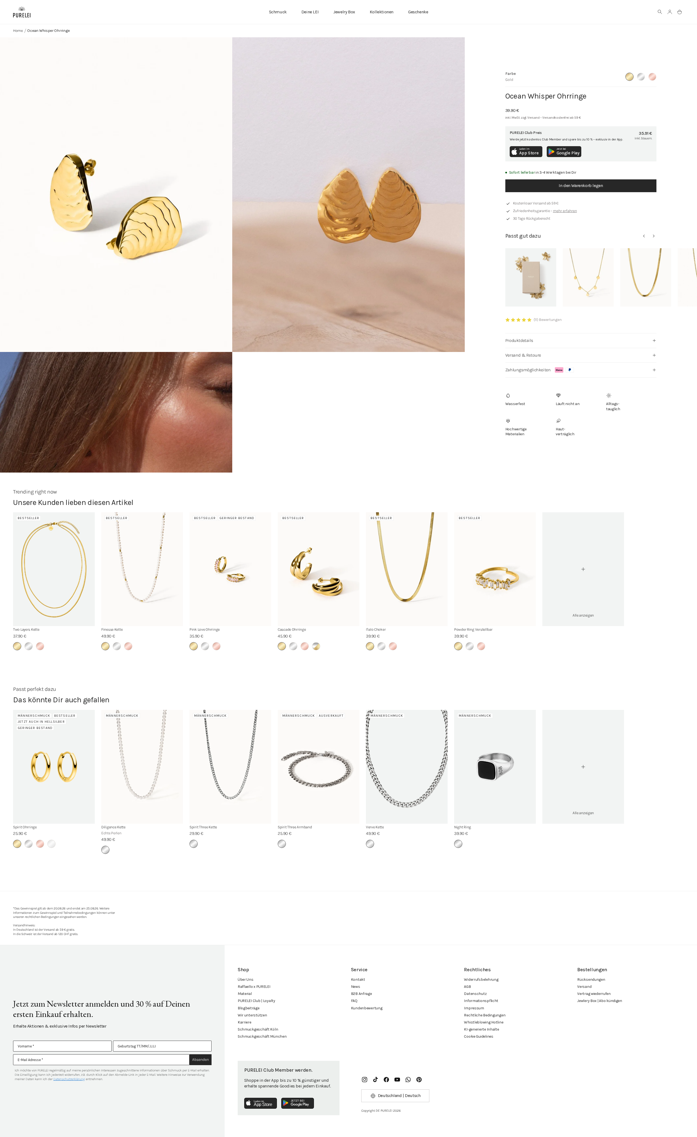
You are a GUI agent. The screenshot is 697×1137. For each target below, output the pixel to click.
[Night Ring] (495, 767)
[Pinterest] (419, 1079)
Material (245, 993)
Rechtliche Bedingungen (484, 1015)
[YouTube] (397, 1079)
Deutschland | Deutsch (399, 1095)
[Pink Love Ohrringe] (230, 569)
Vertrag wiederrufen (594, 993)
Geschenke (418, 11)
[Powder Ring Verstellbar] (495, 569)
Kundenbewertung (367, 1008)
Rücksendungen (591, 979)
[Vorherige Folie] (644, 236)
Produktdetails (519, 340)
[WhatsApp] (408, 1079)
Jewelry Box (344, 11)
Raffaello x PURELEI (254, 986)
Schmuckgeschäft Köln (258, 1029)
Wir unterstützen (252, 1015)
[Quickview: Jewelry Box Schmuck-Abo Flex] (530, 277)
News (355, 986)
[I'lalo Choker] (407, 569)
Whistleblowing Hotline (483, 1022)
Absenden (200, 1059)
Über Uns (245, 979)
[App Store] (260, 1103)
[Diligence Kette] (142, 767)
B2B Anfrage (361, 993)
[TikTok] (375, 1079)
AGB (467, 986)
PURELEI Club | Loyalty (256, 1000)
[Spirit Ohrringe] (54, 767)
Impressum (474, 1008)
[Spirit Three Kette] (230, 767)
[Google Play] (297, 1103)
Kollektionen (381, 11)
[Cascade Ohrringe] (318, 569)
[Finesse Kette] (142, 569)
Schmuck (278, 11)
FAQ (354, 1000)
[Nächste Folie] (653, 236)
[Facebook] (386, 1079)
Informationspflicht (481, 1000)
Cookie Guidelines (478, 1036)
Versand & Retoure (523, 355)
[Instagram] (364, 1079)
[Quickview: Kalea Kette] (588, 277)
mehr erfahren (565, 211)
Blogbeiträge (248, 1008)
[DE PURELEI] (21, 12)
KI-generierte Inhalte (481, 1029)
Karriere (244, 1022)
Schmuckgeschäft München (262, 1036)
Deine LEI (310, 11)
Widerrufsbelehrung (481, 979)
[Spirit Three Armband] (318, 767)
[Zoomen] (116, 194)
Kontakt (358, 979)
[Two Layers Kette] (54, 569)
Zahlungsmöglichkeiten (528, 369)
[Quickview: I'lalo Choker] (645, 277)
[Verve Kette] (407, 767)
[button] (660, 12)
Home (18, 30)
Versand (584, 986)
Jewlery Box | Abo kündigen (599, 1000)
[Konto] (669, 12)
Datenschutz (475, 993)
